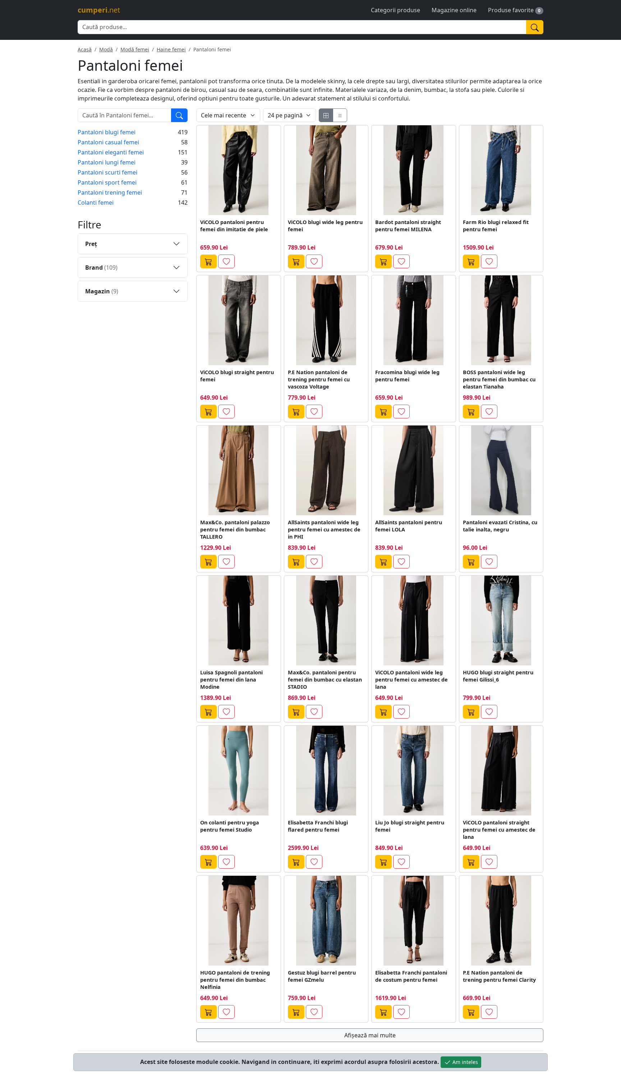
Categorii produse (395, 10)
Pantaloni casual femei (108, 142)
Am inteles (464, 1062)
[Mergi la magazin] (208, 261)
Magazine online (454, 10)
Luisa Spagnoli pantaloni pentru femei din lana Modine (231, 679)
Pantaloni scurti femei (107, 172)
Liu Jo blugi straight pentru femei (409, 826)
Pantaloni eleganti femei (111, 152)
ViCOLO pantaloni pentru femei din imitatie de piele (234, 226)
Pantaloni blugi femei (106, 132)
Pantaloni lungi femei (106, 162)
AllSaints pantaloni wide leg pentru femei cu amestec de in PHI (324, 529)
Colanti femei (96, 202)
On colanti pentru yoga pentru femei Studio (229, 826)
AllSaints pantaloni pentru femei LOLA (408, 526)
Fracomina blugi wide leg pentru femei (407, 376)
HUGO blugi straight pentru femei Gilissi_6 (498, 676)
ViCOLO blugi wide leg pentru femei (325, 226)
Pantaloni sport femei (107, 182)
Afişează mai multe (370, 1035)
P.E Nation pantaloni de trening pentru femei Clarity (499, 976)
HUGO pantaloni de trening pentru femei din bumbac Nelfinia (235, 979)
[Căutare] (179, 115)
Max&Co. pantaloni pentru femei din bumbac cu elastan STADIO (325, 679)
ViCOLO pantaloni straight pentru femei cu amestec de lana (499, 829)
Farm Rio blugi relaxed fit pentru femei (496, 226)
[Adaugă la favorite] (226, 261)
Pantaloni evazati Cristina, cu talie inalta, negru (500, 526)
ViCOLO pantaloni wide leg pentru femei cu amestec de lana (411, 679)
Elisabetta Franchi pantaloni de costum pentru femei (411, 976)
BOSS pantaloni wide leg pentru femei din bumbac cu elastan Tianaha (499, 379)
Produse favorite (511, 10)
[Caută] (534, 27)
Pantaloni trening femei (110, 192)
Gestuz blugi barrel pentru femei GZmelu (322, 976)
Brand (101, 267)
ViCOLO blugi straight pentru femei (237, 376)
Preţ (91, 244)
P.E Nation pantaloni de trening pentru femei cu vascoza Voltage (319, 379)
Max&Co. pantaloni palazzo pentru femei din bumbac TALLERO (235, 529)
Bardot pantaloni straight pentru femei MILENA (408, 226)
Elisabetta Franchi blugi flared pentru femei (318, 826)
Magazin (101, 291)
